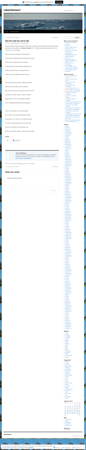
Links (66, 378)
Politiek (66, 387)
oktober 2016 (68, 235)
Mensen (67, 381)
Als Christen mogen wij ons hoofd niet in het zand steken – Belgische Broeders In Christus (73, 103)
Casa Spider (67, 337)
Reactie (54, 190)
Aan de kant (67, 71)
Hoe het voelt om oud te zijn (17, 41)
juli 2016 (67, 240)
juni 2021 (67, 152)
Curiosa (66, 363)
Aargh (66, 332)
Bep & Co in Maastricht (75, 89)
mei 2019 (67, 188)
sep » (79, 414)
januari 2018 (67, 212)
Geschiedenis (68, 369)
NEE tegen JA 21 (68, 62)
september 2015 (68, 255)
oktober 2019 (68, 180)
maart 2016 (67, 246)
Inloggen (67, 420)
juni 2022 (67, 136)
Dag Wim (67, 44)
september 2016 (68, 237)
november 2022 (68, 133)
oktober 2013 (68, 290)
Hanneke (67, 343)
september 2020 (68, 164)
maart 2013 (67, 300)
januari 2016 (67, 249)
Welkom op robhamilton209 (70, 60)
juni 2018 (67, 205)
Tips (66, 395)
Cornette (67, 338)
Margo (66, 348)
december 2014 (68, 269)
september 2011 (68, 328)
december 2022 (68, 132)
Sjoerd (66, 354)
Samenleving (67, 390)
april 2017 (67, 226)
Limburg (67, 376)
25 (65, 413)
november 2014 (68, 270)
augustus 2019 (68, 183)
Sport (66, 392)
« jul (65, 414)
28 (72, 413)
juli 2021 (67, 150)
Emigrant (67, 340)
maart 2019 (67, 191)
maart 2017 (67, 228)
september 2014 (68, 273)
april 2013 (67, 299)
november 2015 (68, 252)
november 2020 (68, 161)
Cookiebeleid (31, 447)
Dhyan (66, 120)
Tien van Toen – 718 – (69, 63)
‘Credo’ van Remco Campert (71, 66)
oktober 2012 (68, 308)
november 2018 (68, 197)
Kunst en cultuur (68, 375)
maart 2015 (67, 264)
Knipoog (67, 372)
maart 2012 (67, 319)
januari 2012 (67, 322)
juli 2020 (67, 167)
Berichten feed (68, 422)
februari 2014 (68, 284)
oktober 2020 (68, 162)
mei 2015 (67, 261)
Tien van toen (68, 393)
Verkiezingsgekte (68, 65)
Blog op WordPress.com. (77, 436)
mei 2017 (67, 224)
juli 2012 (67, 313)
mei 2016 (67, 243)
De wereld (67, 364)
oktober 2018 (68, 199)
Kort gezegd (67, 373)
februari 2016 (68, 247)
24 (79, 411)
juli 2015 (67, 258)
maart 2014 (67, 282)
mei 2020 (67, 170)
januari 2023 (67, 130)
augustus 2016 (68, 238)
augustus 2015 (68, 256)
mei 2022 (67, 138)
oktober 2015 (68, 253)
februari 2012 (68, 320)
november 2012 (68, 307)
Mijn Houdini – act (74, 121)
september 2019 (68, 182)
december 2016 (68, 232)
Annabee (67, 334)
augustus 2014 (68, 275)
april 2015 (67, 262)
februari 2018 (68, 211)
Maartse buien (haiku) (69, 59)
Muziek (66, 384)
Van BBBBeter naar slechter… (71, 54)
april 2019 (67, 190)
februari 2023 (68, 129)
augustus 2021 (68, 148)
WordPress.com (68, 425)
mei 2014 (67, 279)
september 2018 (68, 200)
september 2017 (68, 218)
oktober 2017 (68, 217)
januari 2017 (67, 231)
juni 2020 (67, 168)
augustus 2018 (68, 202)
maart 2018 (67, 209)
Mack (66, 346)
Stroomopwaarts (68, 355)
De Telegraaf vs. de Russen (12, 37)
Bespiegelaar (67, 335)
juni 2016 (67, 241)
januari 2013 (67, 303)
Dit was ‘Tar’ (68, 45)
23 (77, 411)
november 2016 (68, 234)
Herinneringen (68, 370)
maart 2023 (67, 127)
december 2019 (68, 177)
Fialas (66, 341)
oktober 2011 (68, 326)
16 (77, 408)
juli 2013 (67, 294)
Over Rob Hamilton (14, 31)
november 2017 (68, 215)
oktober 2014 (68, 272)
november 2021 (68, 145)
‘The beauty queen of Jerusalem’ (71, 68)
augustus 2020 (68, 165)
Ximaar (66, 357)
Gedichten (20, 163)
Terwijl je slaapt (68, 51)
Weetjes (66, 398)
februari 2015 (68, 265)
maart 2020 (67, 173)
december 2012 (68, 305)
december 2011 (68, 323)
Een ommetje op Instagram (70, 42)
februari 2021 (68, 156)
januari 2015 (67, 267)
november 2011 (68, 325)
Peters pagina (68, 351)
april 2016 (67, 244)
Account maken (68, 419)
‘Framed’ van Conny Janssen (71, 50)
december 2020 (68, 159)
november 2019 (68, 179)
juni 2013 (67, 296)
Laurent (66, 344)
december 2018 (68, 196)
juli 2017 (67, 221)
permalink (32, 163)
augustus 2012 (68, 311)
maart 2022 (67, 139)
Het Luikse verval (68, 53)
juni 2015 (67, 259)
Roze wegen (55, 37)
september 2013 (68, 291)
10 (79, 406)
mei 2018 (67, 206)
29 (74, 413)
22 (74, 411)
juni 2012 (67, 314)
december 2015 (68, 250)
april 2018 (67, 208)
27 (70, 413)
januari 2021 (67, 158)
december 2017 (68, 214)
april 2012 (67, 317)
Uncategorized (68, 396)
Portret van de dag (69, 389)
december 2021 (68, 144)
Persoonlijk (67, 386)
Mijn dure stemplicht (69, 56)
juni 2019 (67, 186)
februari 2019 (68, 193)
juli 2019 (67, 185)
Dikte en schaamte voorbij (70, 69)
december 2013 (68, 287)
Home (6, 31)
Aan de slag (59, 2)
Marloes (67, 349)
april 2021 (67, 153)
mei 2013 (67, 297)
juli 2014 (67, 276)
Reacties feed (68, 423)
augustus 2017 (68, 220)
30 (77, 413)
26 (67, 413)
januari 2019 (67, 194)
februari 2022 (68, 141)
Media (66, 379)
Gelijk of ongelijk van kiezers (71, 47)
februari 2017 (68, 229)
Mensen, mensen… (69, 382)
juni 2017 (67, 223)
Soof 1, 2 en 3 (68, 57)
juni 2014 (67, 278)
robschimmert (12, 10)
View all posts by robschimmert (24, 158)
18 (65, 411)
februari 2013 (68, 302)
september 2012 (68, 310)
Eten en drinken (68, 366)
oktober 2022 (68, 135)
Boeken (66, 361)
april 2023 (67, 126)
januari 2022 (67, 142)
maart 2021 (67, 155)
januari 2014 (67, 285)
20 (70, 411)
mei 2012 (67, 316)
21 (72, 411)
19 (67, 411)
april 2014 (67, 281)
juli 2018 (67, 203)
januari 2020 (67, 176)
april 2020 (67, 171)
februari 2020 (68, 174)
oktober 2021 (68, 147)
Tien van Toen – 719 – (69, 48)
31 (79, 413)
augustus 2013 (68, 293)
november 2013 (68, 288)
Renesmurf (67, 352)
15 (74, 408)
